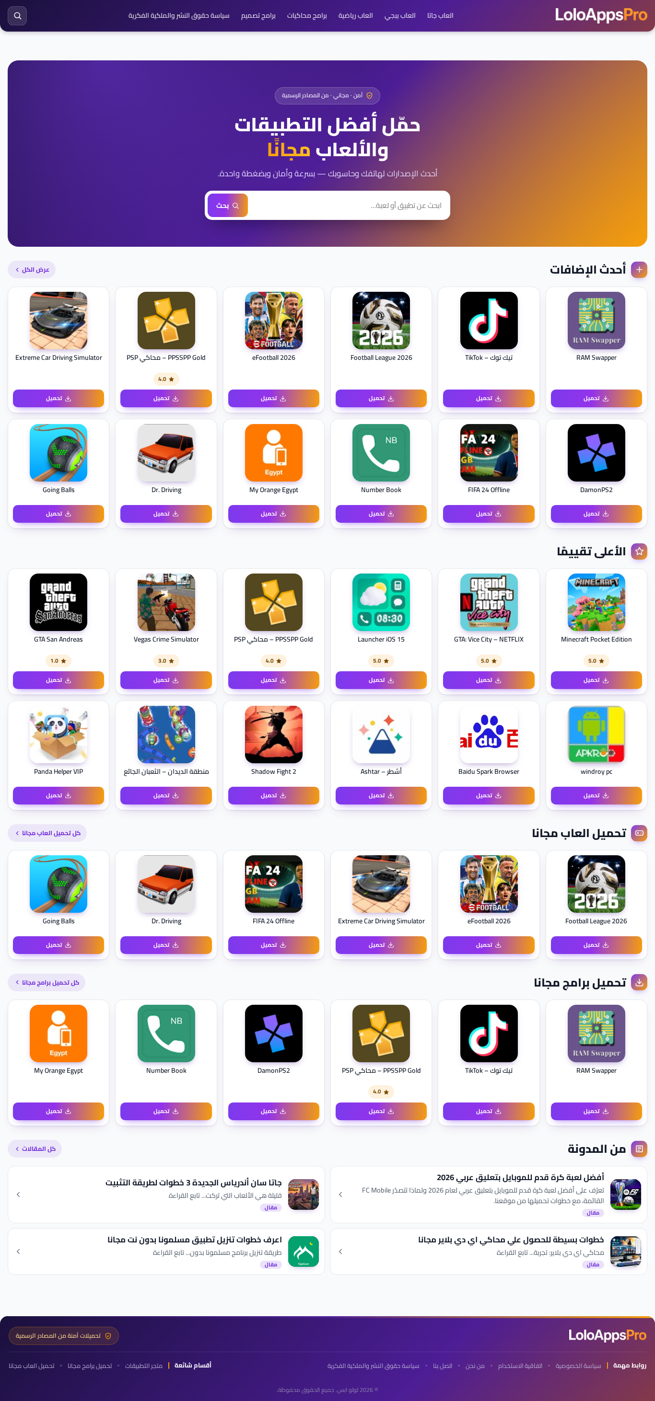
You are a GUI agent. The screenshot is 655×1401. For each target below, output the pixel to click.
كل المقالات (39, 1148)
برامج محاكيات (307, 15)
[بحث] (17, 15)
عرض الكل (35, 269)
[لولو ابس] (601, 15)
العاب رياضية (356, 15)
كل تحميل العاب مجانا (51, 832)
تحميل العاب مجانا (31, 1365)
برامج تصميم (258, 15)
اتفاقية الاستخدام (520, 1365)
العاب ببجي (400, 15)
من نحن (475, 1365)
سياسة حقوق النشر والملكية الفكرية (179, 15)
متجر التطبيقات (144, 1365)
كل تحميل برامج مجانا (50, 982)
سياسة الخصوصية (578, 1365)
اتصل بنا (442, 1365)
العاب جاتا (440, 15)
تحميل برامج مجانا (90, 1365)
